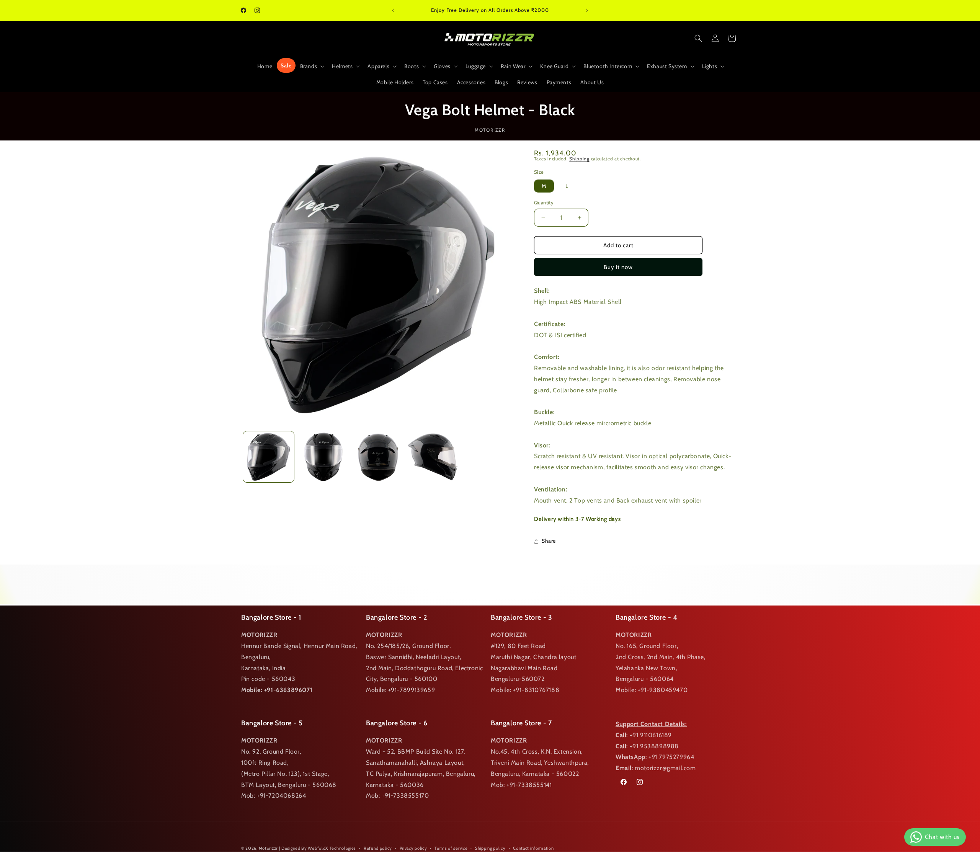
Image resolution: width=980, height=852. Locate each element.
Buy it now (618, 267)
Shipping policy (490, 847)
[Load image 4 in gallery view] (432, 456)
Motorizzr (268, 848)
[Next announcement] (586, 10)
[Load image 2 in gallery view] (323, 456)
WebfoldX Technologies (332, 848)
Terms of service (450, 847)
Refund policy (378, 847)
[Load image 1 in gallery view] (268, 456)
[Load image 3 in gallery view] (378, 456)
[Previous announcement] (393, 10)
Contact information (533, 847)
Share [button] (549, 540)
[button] (312, 66)
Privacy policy (413, 847)
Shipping (579, 159)
